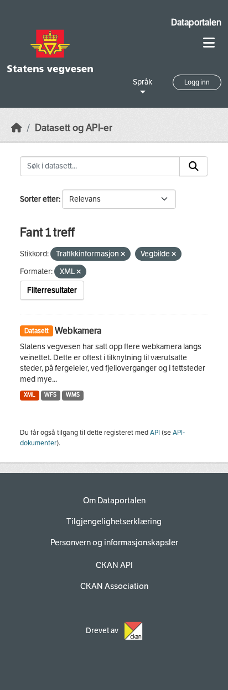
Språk (142, 82)
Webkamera (78, 330)
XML (29, 394)
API (155, 432)
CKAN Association (114, 586)
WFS (50, 394)
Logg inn (197, 82)
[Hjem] (16, 128)
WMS (73, 394)
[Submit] (193, 166)
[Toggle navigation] (208, 43)
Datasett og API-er (73, 128)
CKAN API (114, 565)
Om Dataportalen (114, 500)
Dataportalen (196, 22)
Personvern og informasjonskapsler (114, 542)
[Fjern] (123, 254)
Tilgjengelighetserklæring (114, 521)
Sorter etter (39, 199)
